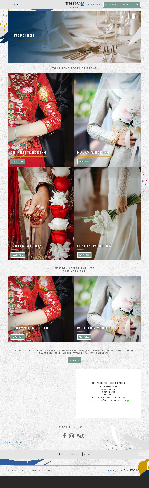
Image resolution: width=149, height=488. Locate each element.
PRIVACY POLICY (31, 470)
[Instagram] (72, 437)
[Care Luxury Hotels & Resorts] (114, 470)
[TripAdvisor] (81, 437)
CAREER (42, 470)
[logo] (74, 4)
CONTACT (50, 470)
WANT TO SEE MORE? (74, 426)
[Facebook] (65, 437)
